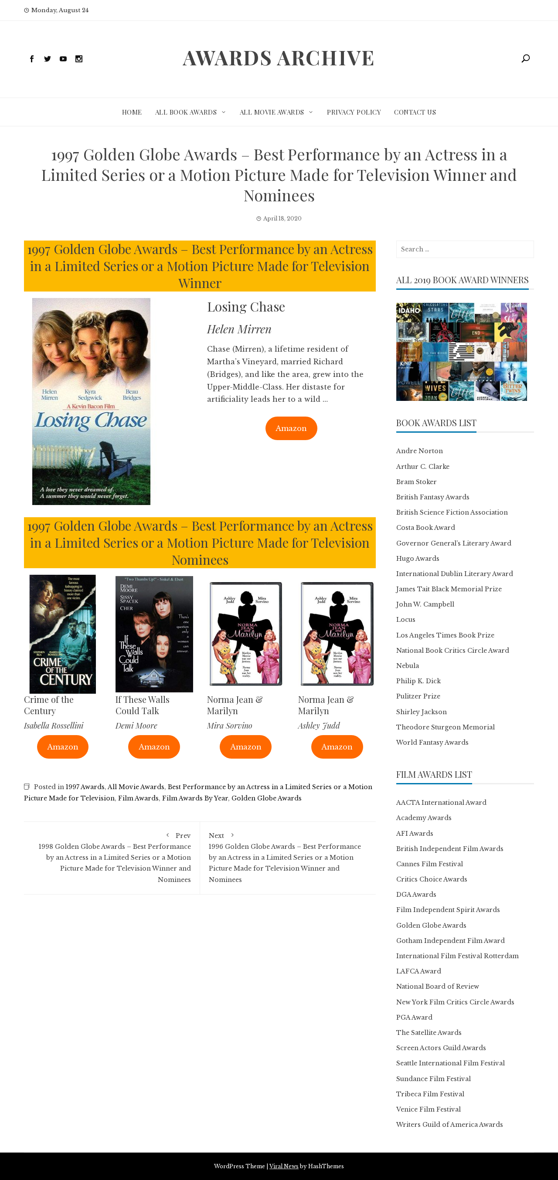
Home (132, 112)
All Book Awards (186, 112)
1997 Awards (85, 787)
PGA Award (414, 1017)
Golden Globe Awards (266, 798)
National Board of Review (437, 986)
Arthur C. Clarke (422, 467)
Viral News (284, 1166)
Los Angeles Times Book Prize (445, 635)
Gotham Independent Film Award (450, 941)
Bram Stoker (416, 482)
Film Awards (138, 798)
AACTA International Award (441, 803)
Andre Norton (419, 451)
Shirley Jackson (421, 712)
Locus (405, 620)
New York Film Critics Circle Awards (455, 1002)
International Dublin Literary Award (454, 574)
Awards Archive (279, 57)
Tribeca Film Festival (430, 1094)
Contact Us (415, 112)
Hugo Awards (417, 559)
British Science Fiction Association (452, 512)
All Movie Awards (272, 112)
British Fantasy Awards (433, 497)
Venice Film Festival (428, 1109)
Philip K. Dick (418, 681)
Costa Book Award (425, 528)
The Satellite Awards (429, 1033)
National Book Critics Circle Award (452, 650)
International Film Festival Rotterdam (457, 956)
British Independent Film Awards (450, 849)
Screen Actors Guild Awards (441, 1048)
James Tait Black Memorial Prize (449, 589)
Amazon (291, 428)
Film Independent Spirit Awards (448, 910)
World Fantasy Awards (432, 742)
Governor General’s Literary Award (453, 543)
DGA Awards (416, 895)
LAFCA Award (418, 971)
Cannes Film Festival (429, 864)
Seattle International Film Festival (450, 1063)
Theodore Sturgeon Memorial (445, 727)
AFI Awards (414, 834)
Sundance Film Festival (433, 1079)
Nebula (407, 666)
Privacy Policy (354, 112)
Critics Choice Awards (431, 879)
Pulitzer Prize (418, 696)
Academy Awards (424, 818)
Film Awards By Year (195, 798)
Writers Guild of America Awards (449, 1125)
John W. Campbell (425, 604)
